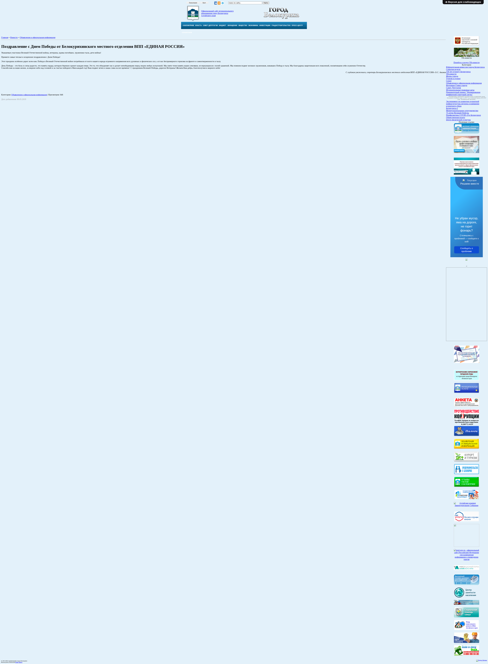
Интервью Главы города (456, 85)
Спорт (449, 81)
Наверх (20, 662)
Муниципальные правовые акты (460, 90)
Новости (14, 37)
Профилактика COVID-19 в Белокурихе (463, 115)
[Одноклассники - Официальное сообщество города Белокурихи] (219, 3)
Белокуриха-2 (452, 108)
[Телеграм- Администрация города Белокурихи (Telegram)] (222, 3)
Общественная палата (455, 117)
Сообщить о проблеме (466, 250)
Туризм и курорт (453, 78)
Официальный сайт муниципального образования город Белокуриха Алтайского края (217, 13)
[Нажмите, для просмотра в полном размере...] (466, 655)
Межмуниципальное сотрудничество (462, 111)
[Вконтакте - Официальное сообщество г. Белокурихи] (215, 3)
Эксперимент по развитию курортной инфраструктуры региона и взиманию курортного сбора (462, 103)
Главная (4, 37)
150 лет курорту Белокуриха (458, 72)
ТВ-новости (451, 74)
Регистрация (193, 2)
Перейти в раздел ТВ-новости (467, 62)
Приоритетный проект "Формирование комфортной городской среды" (463, 93)
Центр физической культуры (458, 120)
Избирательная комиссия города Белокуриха (465, 67)
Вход (204, 2)
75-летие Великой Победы (457, 113)
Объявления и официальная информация (37, 37)
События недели (453, 69)
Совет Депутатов (453, 88)
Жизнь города (452, 76)
